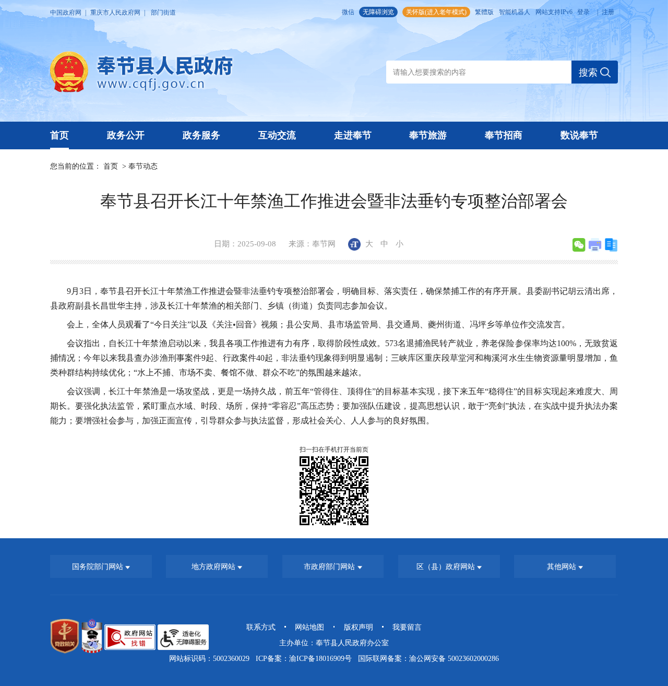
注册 (608, 12)
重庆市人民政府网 (115, 12)
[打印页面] (595, 245)
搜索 (589, 72)
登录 (583, 12)
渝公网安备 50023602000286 (454, 658)
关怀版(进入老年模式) (436, 12)
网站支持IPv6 (553, 12)
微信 (348, 12)
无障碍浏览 (378, 12)
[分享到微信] (579, 245)
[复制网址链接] (611, 245)
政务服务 (201, 135)
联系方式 (261, 627)
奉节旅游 (428, 135)
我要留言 (407, 627)
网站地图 (309, 627)
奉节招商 (503, 135)
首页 (59, 135)
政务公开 (126, 135)
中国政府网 (65, 12)
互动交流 (277, 135)
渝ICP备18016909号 (320, 658)
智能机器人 (514, 12)
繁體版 (484, 12)
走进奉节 (353, 135)
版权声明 (358, 627)
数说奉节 (579, 135)
